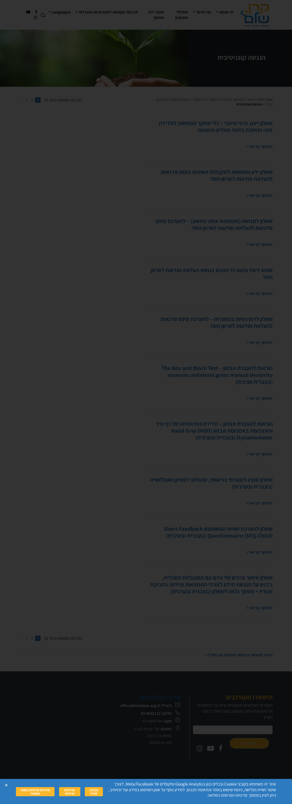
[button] (6, 785)
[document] (146, 402)
